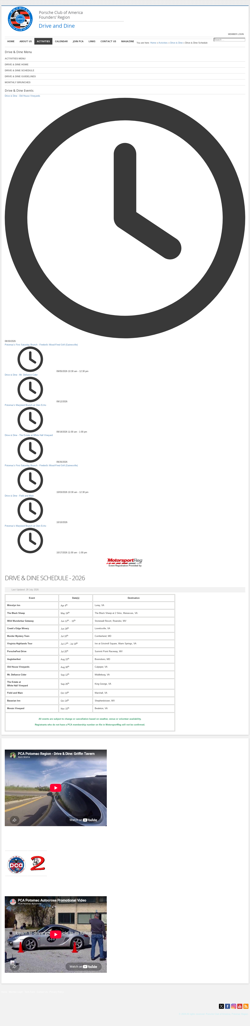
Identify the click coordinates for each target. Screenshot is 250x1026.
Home (153, 43)
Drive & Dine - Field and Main (19, 495)
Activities (163, 43)
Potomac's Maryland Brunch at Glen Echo (25, 405)
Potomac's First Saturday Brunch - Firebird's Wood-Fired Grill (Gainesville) (41, 344)
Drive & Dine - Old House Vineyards (22, 96)
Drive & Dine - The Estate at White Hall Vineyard (29, 435)
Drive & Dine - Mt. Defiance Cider (21, 375)
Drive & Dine (176, 43)
